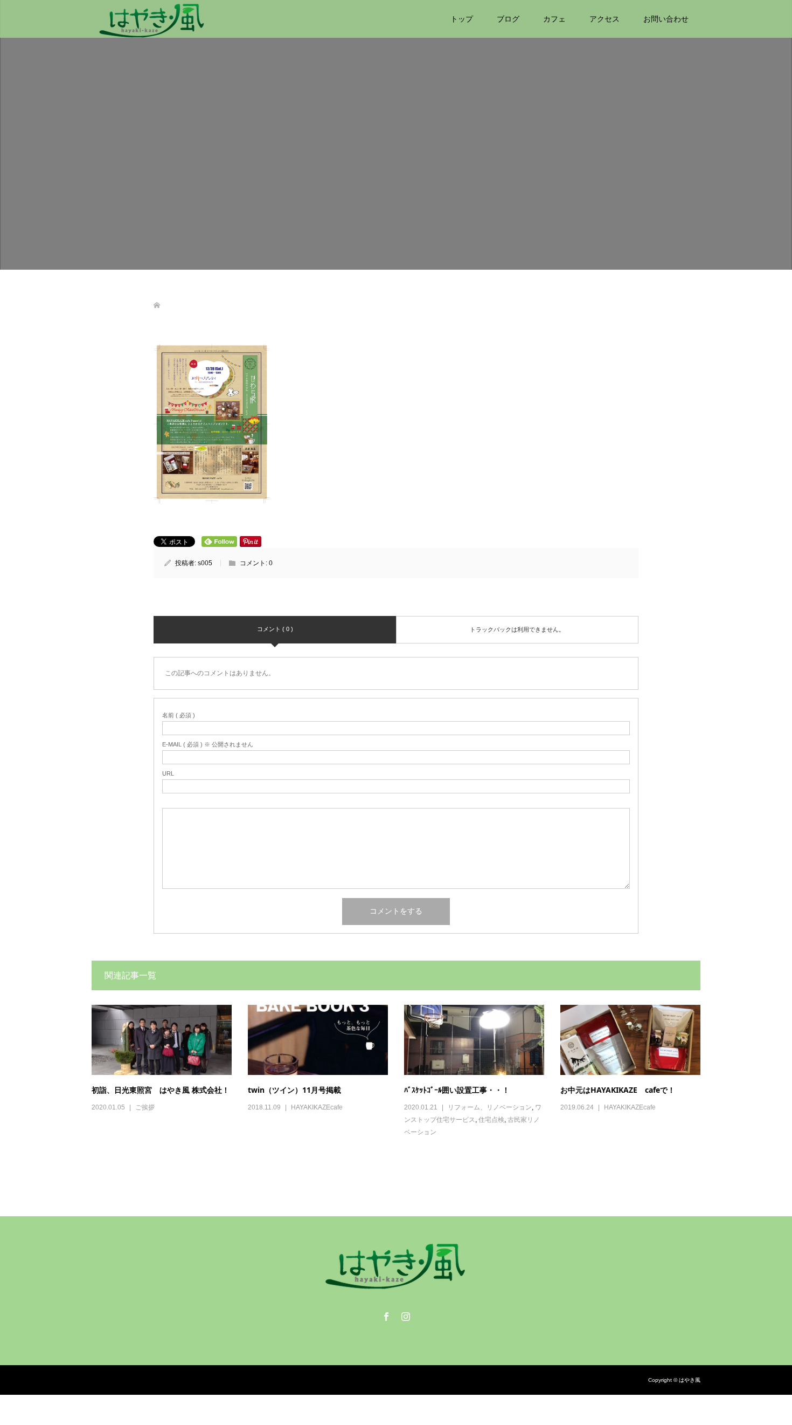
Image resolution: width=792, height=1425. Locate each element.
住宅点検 (491, 1119)
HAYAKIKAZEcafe (317, 1107)
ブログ (508, 19)
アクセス (604, 19)
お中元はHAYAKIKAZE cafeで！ (617, 1090)
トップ (461, 19)
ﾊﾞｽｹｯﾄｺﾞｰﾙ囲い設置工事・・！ (457, 1090)
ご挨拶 (145, 1107)
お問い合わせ (666, 19)
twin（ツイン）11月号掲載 (294, 1090)
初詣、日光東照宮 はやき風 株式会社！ (161, 1090)
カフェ (554, 19)
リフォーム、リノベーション (490, 1107)
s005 (205, 563)
